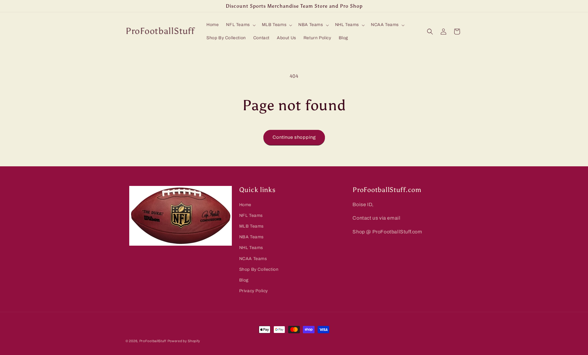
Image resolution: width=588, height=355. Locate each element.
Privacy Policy (253, 291)
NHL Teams (251, 248)
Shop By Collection (259, 269)
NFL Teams (251, 215)
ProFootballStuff (152, 341)
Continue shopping (294, 137)
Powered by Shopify (184, 341)
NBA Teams (251, 237)
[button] (240, 24)
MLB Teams (251, 226)
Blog (244, 280)
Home (245, 204)
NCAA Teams (253, 258)
